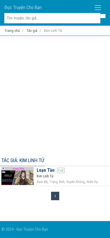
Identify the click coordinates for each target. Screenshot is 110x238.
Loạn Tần (45, 170)
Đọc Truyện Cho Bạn (23, 7)
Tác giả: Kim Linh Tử (22, 160)
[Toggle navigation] (97, 7)
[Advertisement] (55, 95)
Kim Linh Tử (45, 176)
